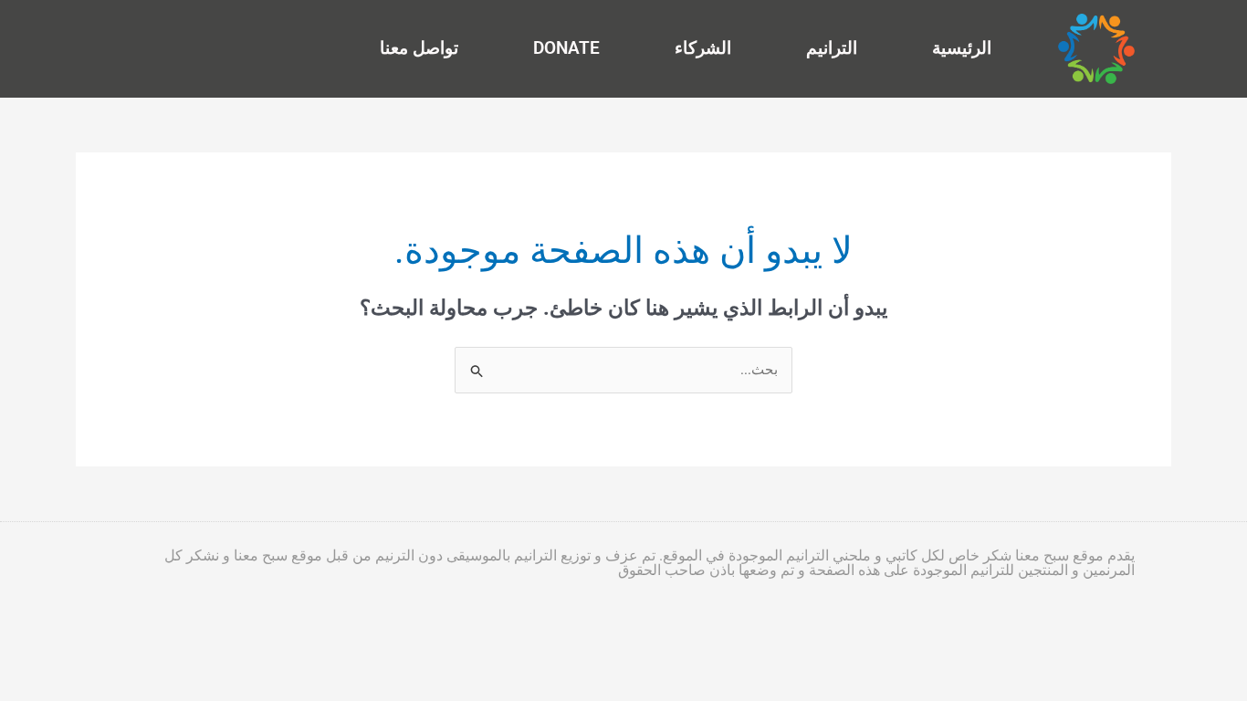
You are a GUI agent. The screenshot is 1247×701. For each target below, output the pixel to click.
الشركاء (703, 47)
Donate (566, 47)
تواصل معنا (419, 47)
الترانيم (831, 47)
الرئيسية (961, 47)
